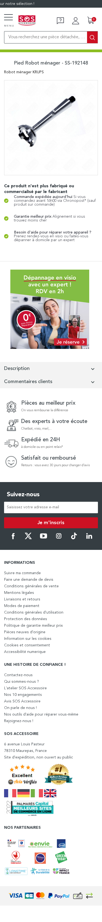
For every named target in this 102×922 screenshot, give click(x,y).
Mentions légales (19, 593)
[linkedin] (89, 538)
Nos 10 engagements (23, 695)
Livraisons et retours (22, 599)
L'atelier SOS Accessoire (25, 688)
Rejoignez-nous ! (18, 721)
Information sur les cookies (27, 639)
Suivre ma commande (22, 573)
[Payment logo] (51, 895)
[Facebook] (13, 538)
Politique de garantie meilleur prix (33, 626)
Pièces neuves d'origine (24, 632)
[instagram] (58, 538)
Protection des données (25, 619)
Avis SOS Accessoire (22, 701)
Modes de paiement (21, 606)
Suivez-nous (23, 495)
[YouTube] (43, 538)
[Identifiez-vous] (75, 20)
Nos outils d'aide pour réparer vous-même (41, 714)
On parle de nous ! (20, 708)
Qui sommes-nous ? (21, 682)
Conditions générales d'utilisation (33, 612)
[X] (28, 538)
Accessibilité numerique (25, 652)
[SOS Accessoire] (26, 20)
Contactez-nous (18, 675)
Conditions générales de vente (31, 586)
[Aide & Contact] (60, 20)
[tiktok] (74, 538)
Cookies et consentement (27, 645)
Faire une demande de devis (28, 580)
